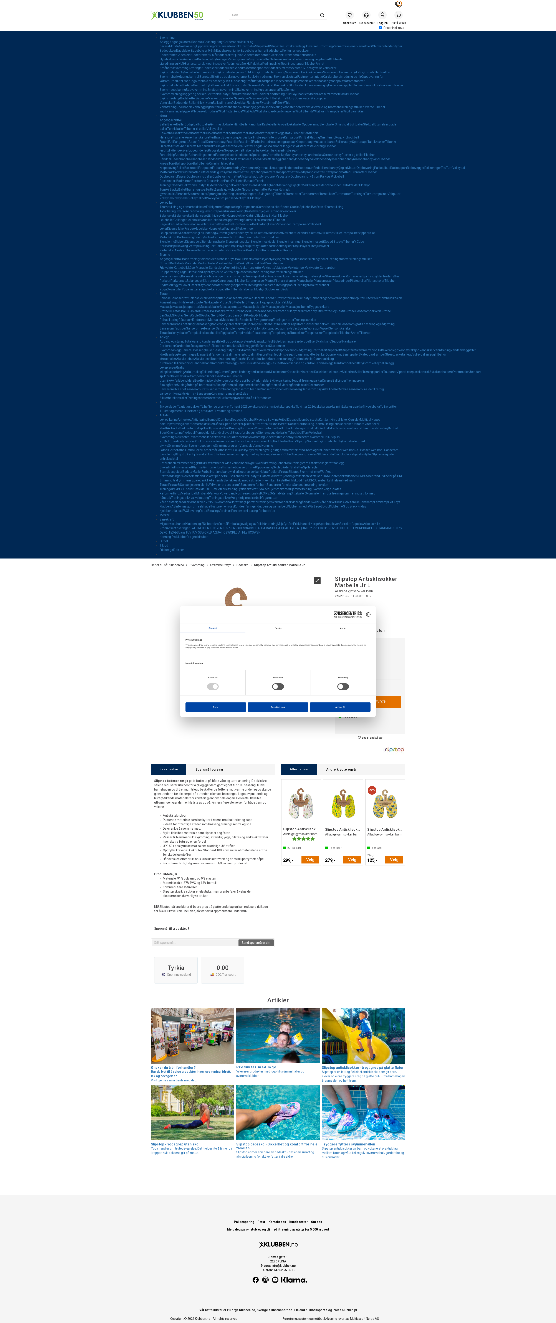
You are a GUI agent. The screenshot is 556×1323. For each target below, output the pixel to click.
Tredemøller (390, 276)
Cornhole (225, 419)
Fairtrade (247, 528)
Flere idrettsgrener (172, 137)
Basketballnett (224, 133)
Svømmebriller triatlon (374, 72)
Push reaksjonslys (248, 493)
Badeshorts (274, 50)
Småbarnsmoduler (247, 237)
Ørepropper (318, 98)
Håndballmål (215, 159)
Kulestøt (246, 146)
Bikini (273, 55)
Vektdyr (287, 302)
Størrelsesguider (171, 471)
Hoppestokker (236, 215)
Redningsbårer (237, 63)
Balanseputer (215, 298)
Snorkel (312, 441)
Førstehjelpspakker (228, 155)
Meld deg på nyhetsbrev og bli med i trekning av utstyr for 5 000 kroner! (278, 1229)
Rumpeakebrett (273, 250)
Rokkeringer (432, 168)
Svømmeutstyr (170, 98)
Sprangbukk (215, 194)
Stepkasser (301, 259)
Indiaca (246, 159)
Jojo (198, 241)
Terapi (164, 293)
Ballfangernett (179, 141)
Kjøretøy (253, 246)
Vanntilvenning (263, 445)
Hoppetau (305, 168)
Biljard (218, 137)
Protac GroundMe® (238, 311)
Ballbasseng (185, 237)
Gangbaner (344, 298)
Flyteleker (253, 102)
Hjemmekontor (280, 489)
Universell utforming (319, 46)
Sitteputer (253, 302)
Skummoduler (197, 194)
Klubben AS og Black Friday (347, 506)
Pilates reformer (285, 280)
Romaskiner (354, 276)
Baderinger (204, 59)
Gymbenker (249, 168)
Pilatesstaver (375, 280)
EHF (202, 528)
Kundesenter (298, 1222)
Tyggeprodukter (271, 302)
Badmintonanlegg (223, 359)
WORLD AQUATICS (214, 532)
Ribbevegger (415, 168)
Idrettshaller (168, 359)
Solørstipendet (215, 476)
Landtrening (276, 94)
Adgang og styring (172, 341)
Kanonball (255, 124)
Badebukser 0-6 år (203, 50)
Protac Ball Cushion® (185, 311)
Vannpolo (336, 81)
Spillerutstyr (344, 141)
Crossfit (165, 263)
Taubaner (390, 372)
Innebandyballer (306, 159)
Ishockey (301, 155)
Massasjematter (231, 306)
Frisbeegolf (261, 137)
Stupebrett (262, 46)
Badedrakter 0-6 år (204, 55)
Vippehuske (367, 233)
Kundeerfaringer (245, 506)
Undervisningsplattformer (346, 85)
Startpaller (248, 46)
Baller (163, 124)
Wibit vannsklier (354, 111)
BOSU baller (185, 489)
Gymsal (198, 467)
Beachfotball (197, 141)
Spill (162, 246)
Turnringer (358, 194)
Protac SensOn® (234, 315)
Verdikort (225, 510)
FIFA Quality (239, 450)
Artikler (165, 415)
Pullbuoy (290, 94)
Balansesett (200, 215)
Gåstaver (185, 319)
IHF (342, 528)
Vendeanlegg (460, 350)
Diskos (212, 146)
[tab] (168, 769)
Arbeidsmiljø (371, 524)
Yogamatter (190, 289)
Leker (272, 224)
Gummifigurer (225, 233)
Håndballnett (233, 159)
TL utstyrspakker (188, 406)
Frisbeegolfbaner (292, 354)
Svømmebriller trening (270, 72)
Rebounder (333, 185)
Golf (218, 246)
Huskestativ (260, 233)
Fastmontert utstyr (310, 76)
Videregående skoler (305, 502)
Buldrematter (190, 172)
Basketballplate (266, 133)
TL (161, 402)
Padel (228, 181)
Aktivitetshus (185, 359)
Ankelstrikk (219, 437)
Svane (181, 532)
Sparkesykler (284, 246)
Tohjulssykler (301, 246)
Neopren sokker (249, 471)
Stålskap (214, 346)
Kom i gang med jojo (246, 454)
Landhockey (315, 155)
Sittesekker (297, 332)
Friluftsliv (166, 150)
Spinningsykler (372, 276)
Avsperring (185, 354)
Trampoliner (299, 224)
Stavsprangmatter (337, 172)
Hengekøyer (180, 150)
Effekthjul (240, 324)
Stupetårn (277, 46)
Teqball (296, 380)
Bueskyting (230, 137)
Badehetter (188, 98)
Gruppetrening (169, 272)
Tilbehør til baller (195, 128)
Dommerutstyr (216, 141)
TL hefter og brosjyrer (215, 406)
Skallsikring (323, 341)
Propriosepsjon (275, 328)
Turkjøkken (262, 150)
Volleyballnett (198, 198)
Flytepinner (267, 102)
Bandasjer (182, 155)
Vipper (401, 372)
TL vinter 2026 (305, 406)
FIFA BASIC (267, 528)
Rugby (339, 137)
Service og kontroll (302, 363)
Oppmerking (334, 354)
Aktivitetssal (202, 359)
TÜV (188, 532)
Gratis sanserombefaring (218, 389)
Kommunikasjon (391, 298)
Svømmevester (280, 59)
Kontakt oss (174, 510)
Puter (368, 298)
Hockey (281, 155)
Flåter (279, 102)
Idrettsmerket (226, 467)
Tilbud (164, 545)
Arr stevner (178, 146)
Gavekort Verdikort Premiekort (269, 85)
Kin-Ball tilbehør (198, 163)
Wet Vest (326, 471)
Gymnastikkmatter (235, 172)
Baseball (213, 224)
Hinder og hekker (226, 185)
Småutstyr (253, 81)
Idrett (163, 115)
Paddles (278, 441)
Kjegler (342, 168)
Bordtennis (310, 133)
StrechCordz (316, 94)
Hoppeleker (216, 228)
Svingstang (266, 194)
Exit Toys (394, 502)
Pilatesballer (305, 280)
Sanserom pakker (317, 324)
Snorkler (302, 94)
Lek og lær (167, 202)
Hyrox (177, 493)
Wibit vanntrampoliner (328, 111)
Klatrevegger (226, 280)
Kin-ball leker (339, 419)
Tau (443, 168)
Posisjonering (262, 332)
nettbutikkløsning (325, 1318)
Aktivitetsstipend (193, 476)
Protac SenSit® (212, 315)
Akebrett (181, 250)
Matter (352, 168)
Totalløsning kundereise (201, 341)
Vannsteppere (292, 107)
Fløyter (210, 185)
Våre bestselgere (171, 502)
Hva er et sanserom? (226, 484)
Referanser (221, 46)
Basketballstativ (245, 133)
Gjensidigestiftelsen (295, 476)
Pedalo (246, 298)
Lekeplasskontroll (417, 372)
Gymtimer (210, 467)
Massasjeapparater (186, 306)
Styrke (213, 272)
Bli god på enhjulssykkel (191, 454)
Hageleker (167, 224)
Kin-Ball (283, 124)
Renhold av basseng (210, 81)
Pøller (376, 298)
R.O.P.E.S (266, 493)
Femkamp (381, 502)
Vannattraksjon (408, 350)
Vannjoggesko (255, 107)
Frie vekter (167, 267)
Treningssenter (197, 398)
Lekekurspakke (285, 406)
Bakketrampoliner (193, 376)
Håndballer (241, 124)
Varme (271, 155)
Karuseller (275, 233)
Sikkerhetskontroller (173, 398)
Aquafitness (235, 437)
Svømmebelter (259, 59)
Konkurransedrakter (290, 55)
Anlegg (164, 42)
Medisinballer (219, 259)
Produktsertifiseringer (175, 528)
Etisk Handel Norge (306, 524)
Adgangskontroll (180, 42)
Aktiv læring (168, 211)
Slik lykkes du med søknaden (243, 480)
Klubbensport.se (280, 1310)
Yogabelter (223, 289)
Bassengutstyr (214, 42)
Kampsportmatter (286, 172)
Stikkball (369, 124)
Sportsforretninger (258, 502)
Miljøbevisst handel (173, 524)
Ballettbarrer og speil (192, 189)
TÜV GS (196, 532)
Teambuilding (334, 207)
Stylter (273, 215)
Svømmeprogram (227, 445)
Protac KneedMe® (264, 311)
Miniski (241, 250)
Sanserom (167, 324)
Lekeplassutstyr (170, 233)
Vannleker (329, 68)
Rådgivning (304, 350)
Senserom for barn (248, 389)
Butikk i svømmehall (211, 463)
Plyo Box (234, 259)
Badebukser (168, 50)
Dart (241, 137)
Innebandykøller (328, 159)
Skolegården (168, 385)
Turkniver (276, 150)
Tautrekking (306, 424)
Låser (192, 267)
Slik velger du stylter (358, 454)
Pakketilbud (382, 168)
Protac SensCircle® (187, 315)
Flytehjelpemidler (171, 59)
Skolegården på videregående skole (284, 385)
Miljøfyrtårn (285, 524)
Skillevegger (246, 346)
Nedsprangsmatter (311, 172)
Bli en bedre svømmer (308, 437)
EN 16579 (225, 528)
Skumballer (251, 220)
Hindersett (291, 168)
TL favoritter (388, 406)
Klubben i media (298, 506)
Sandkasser (214, 376)
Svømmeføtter (259, 98)
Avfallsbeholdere (441, 372)
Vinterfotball (297, 450)
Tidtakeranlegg (294, 46)
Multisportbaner (325, 141)
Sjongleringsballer (213, 241)
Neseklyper (241, 98)
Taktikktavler (376, 141)
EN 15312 (211, 528)
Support (336, 341)
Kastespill (230, 228)
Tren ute (325, 493)
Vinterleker (167, 250)
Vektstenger (274, 263)
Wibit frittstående (230, 111)
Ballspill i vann (222, 102)
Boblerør (217, 324)
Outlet (164, 541)
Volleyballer (214, 128)
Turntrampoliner (376, 194)
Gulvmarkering (231, 168)
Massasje (166, 306)
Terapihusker (314, 332)
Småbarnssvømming (174, 68)
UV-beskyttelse (312, 68)
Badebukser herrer (253, 50)
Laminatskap (229, 346)
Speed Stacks (290, 207)
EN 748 (236, 528)
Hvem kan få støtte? (276, 480)
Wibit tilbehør (304, 111)
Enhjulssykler (218, 215)
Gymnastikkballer (222, 124)
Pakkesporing (244, 1222)
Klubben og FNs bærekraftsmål (207, 524)
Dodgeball (191, 124)
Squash (250, 181)
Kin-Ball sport (179, 163)
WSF (257, 532)
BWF (193, 528)
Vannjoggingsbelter (316, 59)
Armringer (190, 59)
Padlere (263, 94)
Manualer (191, 263)
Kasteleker (252, 211)
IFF (338, 528)
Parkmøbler (461, 372)
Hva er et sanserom (187, 389)
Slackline (262, 215)
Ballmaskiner (235, 354)
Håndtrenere (199, 319)
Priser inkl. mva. (394, 28)
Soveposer (231, 150)
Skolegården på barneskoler (196, 385)
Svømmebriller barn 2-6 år (198, 72)
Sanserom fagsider (173, 328)
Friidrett (165, 146)
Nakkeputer (212, 302)
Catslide (199, 489)
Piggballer (227, 332)
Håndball (166, 159)
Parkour (325, 176)
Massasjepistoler (254, 306)
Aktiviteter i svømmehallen (193, 437)
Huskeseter (279, 372)
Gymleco (264, 489)
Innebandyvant (368, 159)
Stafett (304, 146)
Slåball (218, 424)
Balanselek (167, 215)
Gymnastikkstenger (270, 168)
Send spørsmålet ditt (256, 942)
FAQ (185, 510)
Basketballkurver (202, 133)
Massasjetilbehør (297, 306)
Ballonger (180, 220)
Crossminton (215, 181)
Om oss (316, 1222)
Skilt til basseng (235, 81)
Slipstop (301, 441)
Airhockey (184, 419)
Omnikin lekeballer (221, 163)
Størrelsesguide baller (273, 432)
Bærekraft (167, 519)
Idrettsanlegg (277, 141)
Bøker (208, 211)
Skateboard (267, 246)
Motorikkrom (168, 237)
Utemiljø (165, 380)
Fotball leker (194, 450)
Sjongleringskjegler (264, 241)
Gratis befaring (184, 324)
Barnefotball (177, 450)
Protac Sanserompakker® (364, 311)
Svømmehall (168, 76)
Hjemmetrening (170, 276)
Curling (205, 246)
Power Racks (190, 285)
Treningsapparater (234, 285)
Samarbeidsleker (269, 207)
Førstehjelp (167, 155)
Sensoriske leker (340, 328)
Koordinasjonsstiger (251, 185)
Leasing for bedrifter (261, 510)
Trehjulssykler (319, 246)
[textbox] (195, 943)
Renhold (235, 46)
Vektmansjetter (251, 267)
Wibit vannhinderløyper (386, 46)
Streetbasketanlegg (398, 354)
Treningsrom (355, 380)
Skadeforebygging (245, 432)
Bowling (182, 246)
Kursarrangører (268, 89)
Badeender (181, 102)
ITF (346, 528)
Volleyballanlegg (423, 354)
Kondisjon (202, 272)
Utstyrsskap (248, 176)
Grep (272, 285)
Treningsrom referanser (312, 285)
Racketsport (398, 168)
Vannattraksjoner (345, 46)
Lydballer (182, 332)
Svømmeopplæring (173, 89)
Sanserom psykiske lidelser (320, 389)
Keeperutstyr (305, 141)
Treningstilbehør (171, 185)
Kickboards (250, 94)
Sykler (225, 246)
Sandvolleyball (240, 198)
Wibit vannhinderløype (240, 463)
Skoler (259, 463)
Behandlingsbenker (202, 155)
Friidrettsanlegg (269, 354)
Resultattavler (280, 363)
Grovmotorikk (285, 298)
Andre (288, 250)
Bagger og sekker (194, 94)
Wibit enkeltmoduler (204, 111)
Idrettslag (269, 463)
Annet (320, 63)
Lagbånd (271, 185)
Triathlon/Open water (296, 98)
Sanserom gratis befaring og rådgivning (367, 324)
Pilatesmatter (323, 280)
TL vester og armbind (227, 411)
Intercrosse (276, 137)
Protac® (226, 302)
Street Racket (288, 424)
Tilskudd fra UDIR (302, 480)
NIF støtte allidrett (270, 476)
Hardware (349, 341)
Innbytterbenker (315, 354)
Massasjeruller (276, 306)
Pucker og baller (353, 155)
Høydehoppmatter (261, 172)
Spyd (295, 146)
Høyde (221, 146)
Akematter (194, 250)
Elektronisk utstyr (285, 76)
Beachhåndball (182, 159)
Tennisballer (175, 128)
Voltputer (394, 194)
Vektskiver (281, 267)
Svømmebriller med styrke (341, 72)
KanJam (325, 419)
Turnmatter (358, 172)
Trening (165, 254)
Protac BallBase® (212, 311)
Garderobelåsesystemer (191, 346)
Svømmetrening (171, 94)
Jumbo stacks (309, 419)
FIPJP (327, 528)
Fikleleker (185, 302)
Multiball (366, 419)
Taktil (289, 328)
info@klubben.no (283, 1265)
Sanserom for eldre (279, 484)
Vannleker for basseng (314, 81)
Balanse (194, 224)
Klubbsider (336, 59)
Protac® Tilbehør (258, 315)
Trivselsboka (371, 406)
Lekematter (226, 237)
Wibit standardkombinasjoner (275, 111)
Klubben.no (176, 565)
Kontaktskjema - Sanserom (192, 393)
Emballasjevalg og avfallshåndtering (252, 524)
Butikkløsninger (284, 341)
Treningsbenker (258, 285)
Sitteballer (239, 302)
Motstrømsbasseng (182, 46)
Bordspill (171, 246)
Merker (164, 515)
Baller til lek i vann (201, 102)
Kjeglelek (354, 419)
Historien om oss (222, 506)
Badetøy (287, 437)
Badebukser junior (228, 50)
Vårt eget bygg (319, 506)
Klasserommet (246, 467)
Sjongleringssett (313, 241)
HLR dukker (254, 63)
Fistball (248, 137)
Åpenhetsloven (329, 524)
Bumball (213, 419)
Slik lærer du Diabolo (331, 454)
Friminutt (187, 467)
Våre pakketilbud (331, 502)
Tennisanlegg (324, 363)
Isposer (291, 141)
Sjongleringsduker (238, 241)
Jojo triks (213, 454)
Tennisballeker (343, 424)
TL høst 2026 (239, 406)
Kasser (182, 176)
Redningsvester (238, 59)
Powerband (228, 493)
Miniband (202, 493)
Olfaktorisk (257, 328)
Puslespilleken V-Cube (275, 454)
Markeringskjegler (289, 185)
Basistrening (190, 259)
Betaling (213, 510)
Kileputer (236, 189)
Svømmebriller (170, 72)
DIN (198, 528)
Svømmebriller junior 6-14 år (235, 72)
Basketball (167, 133)
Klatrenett (289, 233)
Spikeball (306, 207)
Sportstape (359, 141)
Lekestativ (314, 233)
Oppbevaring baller (199, 176)
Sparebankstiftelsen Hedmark (334, 480)
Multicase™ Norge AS (364, 1318)
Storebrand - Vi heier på (380, 476)
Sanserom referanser (201, 328)
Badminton (184, 181)
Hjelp (163, 510)
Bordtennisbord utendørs (211, 380)
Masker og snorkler (221, 98)
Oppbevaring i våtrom (305, 176)
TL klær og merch (171, 411)
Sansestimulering (228, 328)
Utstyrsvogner (266, 176)
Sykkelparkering (280, 380)
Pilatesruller (358, 280)
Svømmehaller (281, 502)
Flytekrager (220, 59)
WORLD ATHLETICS (240, 532)
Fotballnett (260, 141)
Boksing (234, 428)
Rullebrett (257, 298)
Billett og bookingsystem (234, 341)
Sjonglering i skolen (304, 454)
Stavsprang (317, 146)
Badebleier (183, 50)
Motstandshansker (232, 107)
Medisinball (188, 493)
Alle (185, 502)
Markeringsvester (314, 185)
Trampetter (293, 194)
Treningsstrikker (353, 107)
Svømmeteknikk (336, 94)
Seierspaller (351, 354)
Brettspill (194, 246)
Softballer (356, 124)
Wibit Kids (248, 111)
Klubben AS (167, 506)
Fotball (164, 141)
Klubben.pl (349, 1310)
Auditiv (245, 328)
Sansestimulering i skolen (310, 484)
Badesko (310, 55)
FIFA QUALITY (284, 528)
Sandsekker (217, 267)
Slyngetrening (283, 259)
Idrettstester (338, 428)
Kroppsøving (168, 168)
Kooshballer (212, 332)
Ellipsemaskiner (291, 276)
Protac (283, 471)
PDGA (365, 528)
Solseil (226, 376)
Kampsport (291, 137)
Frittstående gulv (211, 172)
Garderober (231, 42)
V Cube (359, 241)
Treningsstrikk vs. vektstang (190, 497)
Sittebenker (277, 346)
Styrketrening (256, 450)
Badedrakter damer (256, 55)
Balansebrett (180, 298)
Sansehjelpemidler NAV (196, 484)
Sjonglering (167, 241)
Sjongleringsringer (289, 241)
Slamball (233, 263)
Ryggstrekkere (319, 306)
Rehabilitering (169, 319)
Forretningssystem (296, 1318)
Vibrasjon (313, 328)
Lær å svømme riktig (259, 441)
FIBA (256, 528)
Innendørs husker (206, 237)
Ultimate (358, 424)
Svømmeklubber (171, 85)
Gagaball (294, 419)
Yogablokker (207, 289)
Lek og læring (169, 419)
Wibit (286, 102)
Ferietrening (229, 489)
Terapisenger (280, 332)
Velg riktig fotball (277, 450)
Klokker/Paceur (268, 350)
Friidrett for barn (197, 146)
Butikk (238, 350)
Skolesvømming (247, 89)
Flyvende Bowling (267, 419)
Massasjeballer (209, 306)
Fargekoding (231, 207)
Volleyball (458, 168)
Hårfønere (262, 346)
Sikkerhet (327, 233)
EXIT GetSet (213, 489)
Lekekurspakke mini (261, 406)
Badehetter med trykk (197, 85)
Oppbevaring (205, 46)
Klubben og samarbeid (272, 506)
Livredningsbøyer (215, 63)
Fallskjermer (214, 207)
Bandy (290, 155)
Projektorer (297, 324)
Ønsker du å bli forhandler (253, 398)
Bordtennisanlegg (281, 359)
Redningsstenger (292, 63)
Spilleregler (311, 467)
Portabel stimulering (275, 324)
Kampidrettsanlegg (224, 363)
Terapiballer (168, 332)
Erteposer (205, 168)
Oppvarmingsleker (178, 424)
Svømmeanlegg (171, 350)
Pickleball (337, 176)
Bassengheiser (203, 350)
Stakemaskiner (335, 276)
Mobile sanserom (351, 389)
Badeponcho (259, 68)
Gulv (285, 289)
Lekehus (301, 233)
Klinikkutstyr (302, 298)
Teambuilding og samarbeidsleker (183, 207)
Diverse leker (176, 228)
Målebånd (274, 146)
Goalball (312, 428)
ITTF (352, 528)
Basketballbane (258, 359)
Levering (194, 510)
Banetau (198, 42)
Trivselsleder (168, 406)
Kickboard (171, 441)
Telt (241, 150)
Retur (203, 510)
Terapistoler (331, 332)
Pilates (191, 272)
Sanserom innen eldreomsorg (281, 389)
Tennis (259, 181)
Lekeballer (295, 124)
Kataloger (312, 450)
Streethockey (332, 155)
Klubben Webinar (331, 450)
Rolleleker (321, 372)
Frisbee (190, 228)
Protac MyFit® (313, 311)
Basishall (242, 359)
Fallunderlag (207, 233)
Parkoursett (178, 280)
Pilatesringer (341, 280)
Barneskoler (196, 502)
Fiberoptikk (254, 324)
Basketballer (176, 124)
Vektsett (260, 263)
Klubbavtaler (186, 441)
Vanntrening (168, 107)
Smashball (342, 124)
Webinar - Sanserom (385, 450)
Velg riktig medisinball (246, 497)
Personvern (239, 510)
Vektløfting (247, 263)
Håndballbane (201, 363)
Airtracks (175, 172)
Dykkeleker (239, 102)
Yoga (183, 272)
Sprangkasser (233, 194)
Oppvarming (264, 467)
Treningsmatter (339, 259)
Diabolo (180, 241)
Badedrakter (168, 55)
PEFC (372, 528)
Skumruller (174, 289)
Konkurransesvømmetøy (212, 441)
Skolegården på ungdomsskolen (237, 385)
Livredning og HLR (172, 63)
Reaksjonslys (265, 259)
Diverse (369, 107)
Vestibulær (300, 328)
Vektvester (312, 267)
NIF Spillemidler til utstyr (241, 476)
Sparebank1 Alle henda (207, 480)
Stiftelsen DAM (319, 476)
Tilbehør (297, 59)
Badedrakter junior (230, 55)
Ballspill (200, 428)
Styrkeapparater (210, 285)
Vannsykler (309, 107)
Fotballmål (245, 141)
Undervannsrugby (287, 81)
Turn (449, 168)
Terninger (275, 211)
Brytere (228, 324)
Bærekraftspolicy (351, 524)
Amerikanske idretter (199, 137)
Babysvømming (196, 89)
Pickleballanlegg (259, 363)
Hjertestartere (193, 63)
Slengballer (327, 124)
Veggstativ (284, 133)
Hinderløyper (243, 233)
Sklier (338, 233)
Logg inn (382, 15)
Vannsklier (364, 46)
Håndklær (236, 94)
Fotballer (204, 124)
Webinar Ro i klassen (357, 450)
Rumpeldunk (248, 207)
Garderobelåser (305, 341)
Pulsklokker (248, 259)
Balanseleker (183, 215)
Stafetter (318, 207)
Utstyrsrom (363, 363)
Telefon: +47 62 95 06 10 (278, 1270)
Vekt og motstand (329, 107)
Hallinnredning (182, 363)
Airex (173, 489)
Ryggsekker (216, 150)
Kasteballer (270, 124)
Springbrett (251, 194)
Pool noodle (185, 107)
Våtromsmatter (354, 81)
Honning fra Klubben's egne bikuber (184, 537)
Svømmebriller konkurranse (304, 72)
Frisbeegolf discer (172, 550)
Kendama (226, 454)
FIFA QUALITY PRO (306, 528)
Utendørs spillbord (241, 380)
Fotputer (198, 302)
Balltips (210, 428)
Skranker (181, 194)
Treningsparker (285, 285)
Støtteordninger (171, 476)
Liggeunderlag (198, 150)
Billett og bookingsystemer (229, 76)
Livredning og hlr (350, 76)
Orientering (327, 137)
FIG (321, 528)
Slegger (286, 146)
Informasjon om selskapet (193, 506)
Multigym (175, 285)
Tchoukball (351, 137)
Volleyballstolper (218, 198)
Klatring (314, 137)
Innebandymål (348, 159)
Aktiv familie (351, 502)
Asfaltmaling (195, 211)
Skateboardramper (372, 354)
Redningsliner (271, 63)
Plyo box (221, 263)
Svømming (167, 37)
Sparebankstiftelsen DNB (347, 476)
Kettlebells (177, 263)
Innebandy (288, 159)
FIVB (334, 528)
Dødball (250, 419)
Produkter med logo (183, 81)
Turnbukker (327, 194)
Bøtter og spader (213, 250)
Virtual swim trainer (390, 85)
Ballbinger (200, 354)
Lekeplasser (168, 367)
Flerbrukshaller (303, 359)
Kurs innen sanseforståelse (229, 393)
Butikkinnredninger (261, 76)
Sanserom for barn (253, 484)
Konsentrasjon (169, 302)
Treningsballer (318, 259)
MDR (358, 528)
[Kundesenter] (366, 15)
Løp (265, 146)
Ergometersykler (313, 276)
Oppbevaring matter (226, 176)
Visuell (324, 328)
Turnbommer (310, 194)
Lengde (257, 146)
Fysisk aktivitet (248, 489)
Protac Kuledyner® (290, 311)
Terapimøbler (243, 332)
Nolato (264, 471)
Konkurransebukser (295, 50)
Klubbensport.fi (317, 1310)
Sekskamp (367, 502)
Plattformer (287, 89)
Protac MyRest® (334, 311)
